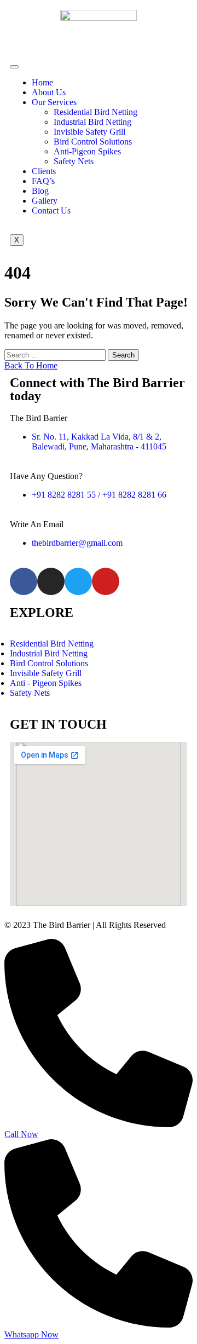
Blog (40, 190)
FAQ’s (43, 181)
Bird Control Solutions (93, 141)
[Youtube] (105, 581)
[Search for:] (56, 354)
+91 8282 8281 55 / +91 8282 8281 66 (99, 494)
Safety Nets (74, 161)
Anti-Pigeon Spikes (87, 151)
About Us (49, 92)
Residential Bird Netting (95, 112)
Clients (44, 171)
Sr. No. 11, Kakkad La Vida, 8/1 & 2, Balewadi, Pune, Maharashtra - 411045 (99, 441)
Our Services (54, 102)
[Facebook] (23, 581)
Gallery (44, 200)
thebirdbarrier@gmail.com (77, 542)
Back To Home (30, 365)
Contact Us (51, 210)
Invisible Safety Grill (89, 131)
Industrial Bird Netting (92, 121)
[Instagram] (51, 581)
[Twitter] (78, 581)
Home (42, 82)
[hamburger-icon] (14, 66)
